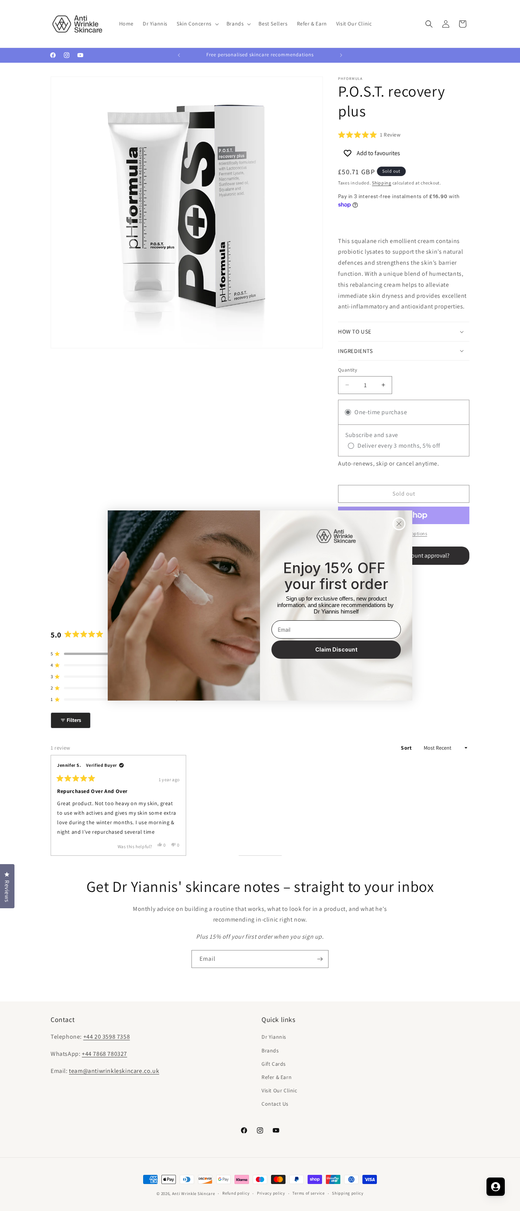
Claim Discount (336, 649)
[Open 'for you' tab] (496, 1187)
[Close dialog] (399, 523)
